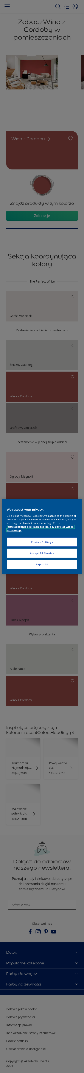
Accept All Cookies (42, 553)
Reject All (42, 564)
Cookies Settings (42, 542)
